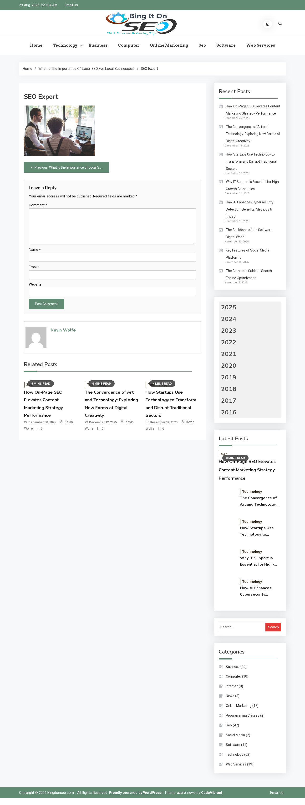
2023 (228, 331)
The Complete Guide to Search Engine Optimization (249, 274)
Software (226, 45)
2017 (228, 401)
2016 (228, 412)
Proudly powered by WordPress (136, 792)
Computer (128, 45)
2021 (228, 354)
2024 (228, 319)
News (230, 696)
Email (34, 267)
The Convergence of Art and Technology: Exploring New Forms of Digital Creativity (253, 134)
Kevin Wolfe (63, 330)
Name (35, 249)
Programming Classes (242, 715)
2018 (228, 389)
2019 (228, 377)
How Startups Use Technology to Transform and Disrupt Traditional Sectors (251, 161)
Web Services (260, 45)
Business (98, 45)
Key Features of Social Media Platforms (247, 253)
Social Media (235, 735)
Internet (232, 686)
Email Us (71, 5)
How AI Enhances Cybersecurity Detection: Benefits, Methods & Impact (249, 209)
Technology (65, 45)
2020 (228, 366)
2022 (228, 342)
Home (36, 45)
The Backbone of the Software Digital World (249, 233)
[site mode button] (267, 24)
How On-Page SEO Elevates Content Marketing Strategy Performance (253, 109)
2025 (228, 307)
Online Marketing (169, 45)
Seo (202, 45)
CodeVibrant (211, 792)
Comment (38, 205)
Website (35, 284)
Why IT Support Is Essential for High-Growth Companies (253, 185)
